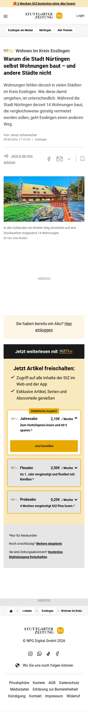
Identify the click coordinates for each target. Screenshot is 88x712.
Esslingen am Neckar (20, 30)
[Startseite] (11, 611)
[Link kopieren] (40, 159)
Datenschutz (69, 683)
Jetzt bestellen (44, 446)
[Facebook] (57, 653)
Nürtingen (45, 30)
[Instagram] (30, 653)
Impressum (54, 696)
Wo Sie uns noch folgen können (48, 665)
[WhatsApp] (39, 653)
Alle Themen (65, 30)
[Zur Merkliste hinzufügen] (81, 158)
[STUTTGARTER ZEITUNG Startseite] (44, 15)
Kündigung (16, 696)
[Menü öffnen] (5, 16)
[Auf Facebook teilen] (48, 158)
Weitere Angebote (49, 543)
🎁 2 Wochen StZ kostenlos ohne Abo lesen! (44, 3)
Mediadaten (19, 689)
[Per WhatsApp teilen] (69, 159)
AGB (52, 683)
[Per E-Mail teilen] (59, 158)
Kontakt (35, 696)
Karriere (39, 683)
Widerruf (73, 696)
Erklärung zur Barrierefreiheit (55, 689)
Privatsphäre (19, 683)
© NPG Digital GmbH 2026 (44, 641)
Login (80, 15)
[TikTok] (48, 653)
